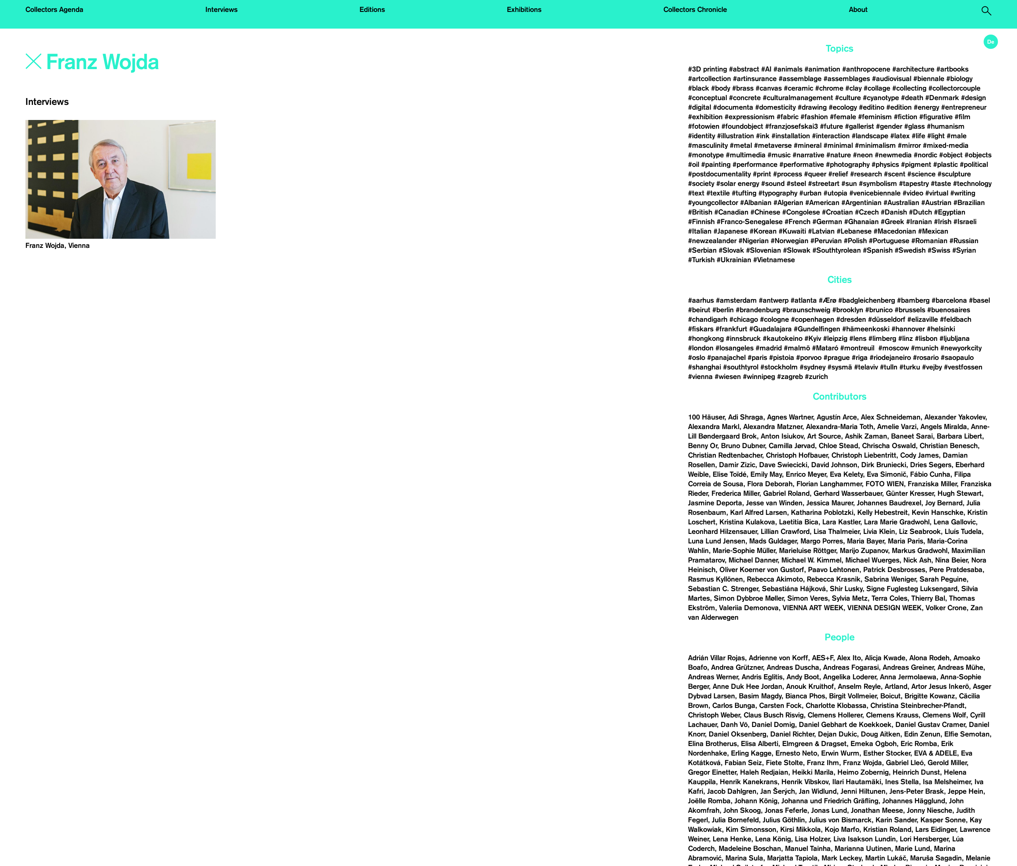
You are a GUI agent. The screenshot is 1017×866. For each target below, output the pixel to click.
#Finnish (701, 221)
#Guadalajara (770, 328)
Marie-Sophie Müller (744, 550)
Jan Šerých (777, 791)
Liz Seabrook (920, 531)
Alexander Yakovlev (954, 417)
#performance (755, 164)
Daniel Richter (792, 734)
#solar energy (737, 183)
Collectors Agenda (54, 9)
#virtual (936, 193)
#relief (838, 174)
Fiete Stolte (784, 762)
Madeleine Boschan (750, 848)
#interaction (831, 135)
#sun (849, 183)
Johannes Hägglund (913, 800)
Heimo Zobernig (863, 772)
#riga (860, 357)
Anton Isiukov (782, 436)
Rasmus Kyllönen (715, 579)
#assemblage (800, 78)
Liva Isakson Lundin (864, 839)
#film (963, 116)
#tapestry (914, 183)
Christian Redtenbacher (725, 455)
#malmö (797, 348)
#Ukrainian (734, 259)
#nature (838, 155)
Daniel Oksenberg (737, 734)
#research (866, 174)
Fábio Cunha (930, 474)
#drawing (812, 107)
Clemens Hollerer (835, 715)
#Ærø (827, 300)
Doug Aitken (880, 734)
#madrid (769, 348)
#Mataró (825, 348)
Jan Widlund (818, 791)
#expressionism (750, 116)
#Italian (700, 231)
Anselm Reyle (859, 686)
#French (797, 221)
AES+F (822, 657)
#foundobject (742, 126)
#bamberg (913, 300)
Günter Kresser (910, 493)
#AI (766, 69)
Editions (372, 9)
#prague (837, 357)
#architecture (913, 69)
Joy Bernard (944, 502)
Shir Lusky (846, 588)
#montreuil (858, 348)
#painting (716, 164)
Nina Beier (951, 560)
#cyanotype (881, 97)
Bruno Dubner (743, 445)
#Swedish (910, 250)
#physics (885, 164)
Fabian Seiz (743, 762)
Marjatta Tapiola (792, 858)
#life (918, 135)
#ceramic (798, 88)
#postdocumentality (719, 174)
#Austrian (936, 202)
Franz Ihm (823, 762)
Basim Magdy (760, 696)
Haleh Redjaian (764, 772)
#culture (848, 97)
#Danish (894, 212)
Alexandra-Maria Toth (839, 426)
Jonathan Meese (877, 810)
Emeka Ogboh (874, 743)
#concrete (745, 97)
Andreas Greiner (908, 667)
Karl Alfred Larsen (758, 512)
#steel (796, 183)
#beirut (699, 309)
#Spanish (878, 250)
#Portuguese (889, 240)
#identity (701, 135)
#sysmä (840, 367)
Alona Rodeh (929, 657)
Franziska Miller (932, 483)
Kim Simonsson (751, 829)
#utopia (835, 193)
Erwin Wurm (840, 753)
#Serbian (702, 250)
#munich (924, 348)
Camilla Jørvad (792, 445)
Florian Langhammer (829, 483)
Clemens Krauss (892, 715)
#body (720, 88)
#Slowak (796, 250)
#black (698, 88)
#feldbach (955, 319)
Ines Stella (902, 781)
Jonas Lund (829, 810)
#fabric (788, 116)
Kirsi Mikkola (800, 829)
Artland (896, 686)
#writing (962, 193)
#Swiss (939, 250)
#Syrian (964, 250)
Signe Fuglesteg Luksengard (911, 588)
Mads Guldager (773, 541)
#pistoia (781, 357)
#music (779, 155)
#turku (909, 367)
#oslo (696, 357)
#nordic (925, 155)
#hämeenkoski (865, 328)
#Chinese (765, 212)
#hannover (908, 328)
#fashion (814, 116)
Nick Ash (917, 560)
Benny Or (702, 445)
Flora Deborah (770, 483)
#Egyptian (949, 212)
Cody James (919, 455)
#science (921, 174)
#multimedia (746, 155)
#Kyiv (812, 338)
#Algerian (788, 202)
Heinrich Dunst (916, 772)
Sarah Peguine (943, 579)
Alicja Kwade (885, 657)
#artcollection (709, 78)
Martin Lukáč (885, 858)
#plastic (945, 164)
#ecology (843, 107)
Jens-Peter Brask (916, 791)
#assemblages (847, 78)
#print (762, 174)
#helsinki (941, 328)
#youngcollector (713, 202)
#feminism (875, 116)
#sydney (813, 367)
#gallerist (859, 126)
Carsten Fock (780, 705)
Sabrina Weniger (890, 579)
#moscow (893, 348)
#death (912, 97)
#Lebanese (854, 231)
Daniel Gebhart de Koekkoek (845, 724)
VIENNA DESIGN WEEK (884, 607)
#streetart (823, 183)
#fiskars (700, 328)
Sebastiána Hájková (794, 588)
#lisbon (926, 338)
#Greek (892, 221)
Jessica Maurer (829, 502)
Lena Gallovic (955, 522)
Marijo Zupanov (864, 550)
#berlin (723, 309)
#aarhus (701, 300)
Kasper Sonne (943, 819)
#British (700, 212)
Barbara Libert (959, 436)
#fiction (905, 116)
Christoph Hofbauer (797, 455)
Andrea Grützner (737, 667)
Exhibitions (524, 9)
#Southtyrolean (836, 250)
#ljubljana (955, 338)
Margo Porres (821, 541)
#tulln (888, 367)
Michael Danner (753, 560)
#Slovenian (763, 250)
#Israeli (964, 221)
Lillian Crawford (785, 531)
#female (843, 116)
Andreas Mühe (960, 667)
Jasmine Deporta (715, 502)
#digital (699, 107)
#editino (871, 107)
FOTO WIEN (885, 483)
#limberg (882, 338)
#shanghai (704, 367)
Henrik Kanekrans (748, 781)
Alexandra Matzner (772, 426)
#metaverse (773, 145)
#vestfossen (963, 367)
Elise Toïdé (729, 474)
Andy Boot (803, 676)
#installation (790, 135)
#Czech (867, 212)
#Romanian (929, 240)
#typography (777, 193)
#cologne (774, 319)
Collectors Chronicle (695, 9)
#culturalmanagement (798, 97)
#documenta (733, 107)
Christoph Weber (714, 715)
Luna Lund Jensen (716, 541)
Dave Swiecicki (783, 464)
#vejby (932, 367)
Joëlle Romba (709, 800)
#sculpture (954, 174)
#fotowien (703, 126)
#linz (905, 338)
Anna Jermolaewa (908, 676)
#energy (926, 107)
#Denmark (942, 97)
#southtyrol (740, 367)
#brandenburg (758, 309)
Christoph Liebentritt (863, 455)
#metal (741, 145)
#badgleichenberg (866, 300)
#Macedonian (895, 231)
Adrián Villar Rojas (716, 657)
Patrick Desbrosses (894, 569)
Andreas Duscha (793, 667)
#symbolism (878, 183)
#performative (801, 164)
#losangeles (734, 348)
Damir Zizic (737, 464)
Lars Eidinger (935, 829)
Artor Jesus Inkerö (940, 686)
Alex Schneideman (890, 417)
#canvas (769, 88)
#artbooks (952, 69)
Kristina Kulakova (747, 522)
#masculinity (708, 145)
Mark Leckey (841, 858)
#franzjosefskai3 (791, 126)
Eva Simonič (886, 474)
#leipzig (835, 338)
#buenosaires (948, 309)
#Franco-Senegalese (750, 221)
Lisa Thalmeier (836, 531)
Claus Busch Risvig (774, 715)
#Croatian (837, 212)
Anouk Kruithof (810, 686)
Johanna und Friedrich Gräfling (829, 800)
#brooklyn (847, 309)
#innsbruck (743, 338)
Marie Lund (912, 848)
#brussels (910, 309)
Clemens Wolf (944, 715)
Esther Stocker (886, 753)
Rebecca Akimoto (775, 579)
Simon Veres (807, 598)
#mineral (808, 145)
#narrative (808, 155)
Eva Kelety (846, 474)
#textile (718, 193)
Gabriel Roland (786, 493)
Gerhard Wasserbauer (848, 493)
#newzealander (712, 240)
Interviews (221, 9)
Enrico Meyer (806, 474)
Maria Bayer (865, 541)
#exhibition (705, 116)
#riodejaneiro (890, 357)
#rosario (926, 357)
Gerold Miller (947, 762)
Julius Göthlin (784, 819)
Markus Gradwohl (919, 550)
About (858, 9)
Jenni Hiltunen (863, 791)
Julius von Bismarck (840, 819)
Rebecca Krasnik (833, 579)
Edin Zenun (922, 734)
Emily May (766, 474)
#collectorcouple (954, 88)
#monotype (706, 155)
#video (913, 193)
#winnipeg (759, 376)
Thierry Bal (928, 598)
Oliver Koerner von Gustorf (761, 569)
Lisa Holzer (812, 839)
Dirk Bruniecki (883, 464)
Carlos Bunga (733, 705)
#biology (959, 78)
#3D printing (707, 69)
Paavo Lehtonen (833, 569)
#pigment (916, 164)
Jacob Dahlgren (731, 791)
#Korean (763, 231)
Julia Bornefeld (735, 819)
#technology (972, 183)
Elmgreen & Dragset (814, 743)
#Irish (942, 221)
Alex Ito (849, 657)
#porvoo (809, 357)
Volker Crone (946, 607)
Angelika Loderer (849, 676)
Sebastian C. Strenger (723, 588)
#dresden (851, 319)
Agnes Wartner (790, 417)
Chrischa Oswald (889, 445)
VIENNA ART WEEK (813, 607)
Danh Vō (734, 724)
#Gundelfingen (817, 328)
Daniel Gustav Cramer (930, 724)
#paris (757, 357)
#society (701, 183)
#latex (900, 135)
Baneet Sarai (912, 436)
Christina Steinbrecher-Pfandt (917, 705)
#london (700, 348)
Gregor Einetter (712, 772)
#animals (787, 69)
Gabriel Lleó (905, 762)
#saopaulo (957, 357)
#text (696, 193)
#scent (894, 174)
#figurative (936, 116)
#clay (853, 88)
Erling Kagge (751, 753)
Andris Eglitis (762, 676)
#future (831, 126)
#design (973, 97)
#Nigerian (754, 240)
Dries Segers (930, 464)
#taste (941, 183)
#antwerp (774, 300)
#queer (815, 174)
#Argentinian (861, 202)
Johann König (756, 800)
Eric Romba (919, 743)
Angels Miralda (943, 426)
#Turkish (701, 259)
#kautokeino (782, 338)
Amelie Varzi (896, 426)
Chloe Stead (838, 445)
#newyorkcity (961, 348)
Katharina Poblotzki (822, 512)
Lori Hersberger (924, 839)
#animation (822, 69)
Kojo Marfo (842, 829)
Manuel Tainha (808, 848)
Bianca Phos (805, 696)
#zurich (816, 376)
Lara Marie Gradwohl (897, 522)
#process (787, 174)
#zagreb (790, 376)
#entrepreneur (963, 107)
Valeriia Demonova (749, 607)
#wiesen (728, 376)
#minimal (838, 145)
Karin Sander (896, 819)
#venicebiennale (875, 193)
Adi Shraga (745, 417)
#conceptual (707, 97)
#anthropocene (866, 69)
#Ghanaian (861, 221)
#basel (979, 300)
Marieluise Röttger (807, 550)
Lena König (773, 839)
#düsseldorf (886, 319)
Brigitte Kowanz (930, 696)
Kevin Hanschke (937, 512)
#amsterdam (736, 300)
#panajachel (726, 357)
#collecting (909, 88)
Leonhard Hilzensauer (722, 531)
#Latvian (821, 231)
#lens (857, 338)
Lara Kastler (841, 522)
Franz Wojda (862, 762)
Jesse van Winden (774, 502)
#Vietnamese (774, 259)
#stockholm (779, 367)
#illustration (735, 135)
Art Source (824, 436)
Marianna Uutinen (863, 848)
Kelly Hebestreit (882, 512)
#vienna (700, 376)
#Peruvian (826, 240)
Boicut (890, 696)
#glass (914, 126)
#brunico (879, 309)
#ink (763, 135)
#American (822, 202)
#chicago (743, 319)
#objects (978, 155)
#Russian (963, 240)
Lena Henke (732, 839)
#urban (810, 193)
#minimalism (875, 145)
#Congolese (801, 212)
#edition (899, 107)
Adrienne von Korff (778, 657)
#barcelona (949, 300)
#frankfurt (731, 328)
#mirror (909, 145)
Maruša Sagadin (936, 858)
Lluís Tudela (963, 531)
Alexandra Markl (713, 426)
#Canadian (731, 212)
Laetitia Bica (798, 522)
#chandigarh (707, 319)
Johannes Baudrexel (889, 502)
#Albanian (755, 202)
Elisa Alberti (759, 743)
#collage (877, 88)
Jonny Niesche (929, 810)
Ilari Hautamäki (856, 781)
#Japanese (730, 231)
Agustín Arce (837, 417)
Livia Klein (879, 531)
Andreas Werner (713, 676)
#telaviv (866, 367)
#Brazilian (969, 202)
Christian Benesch (949, 445)
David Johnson (834, 464)
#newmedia (893, 155)
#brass (743, 88)
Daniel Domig (773, 724)
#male (957, 135)
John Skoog (742, 810)
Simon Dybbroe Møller (748, 598)
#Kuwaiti (792, 231)
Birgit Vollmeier (852, 696)
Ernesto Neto (796, 753)
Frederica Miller (735, 493)
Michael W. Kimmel (811, 560)
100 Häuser (706, 417)
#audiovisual (891, 78)
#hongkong (706, 338)
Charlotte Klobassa (836, 705)
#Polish (855, 240)
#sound (773, 183)
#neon (863, 155)
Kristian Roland (887, 829)
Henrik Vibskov (804, 781)
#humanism (946, 126)
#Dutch (920, 212)
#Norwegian (789, 240)
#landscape (870, 135)
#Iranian (919, 221)
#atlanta (804, 300)
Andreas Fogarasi (851, 667)
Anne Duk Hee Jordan (747, 686)
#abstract (744, 69)
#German (827, 221)
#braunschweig (806, 309)
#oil (693, 164)
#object (951, 155)
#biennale (928, 78)
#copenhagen (812, 319)
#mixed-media (946, 145)
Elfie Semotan (967, 734)
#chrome (829, 88)
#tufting (744, 193)
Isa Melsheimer (947, 781)
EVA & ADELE (935, 753)
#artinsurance (755, 78)
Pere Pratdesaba (955, 569)
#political (974, 164)
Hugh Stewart (960, 493)
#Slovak (731, 250)
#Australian (901, 202)
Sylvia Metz (850, 598)
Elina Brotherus (712, 743)
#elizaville (922, 319)
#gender (889, 126)
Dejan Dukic (837, 734)
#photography (848, 164)
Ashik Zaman (866, 436)
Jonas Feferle (786, 810)
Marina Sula (744, 858)
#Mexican (933, 231)
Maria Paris (905, 541)
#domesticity (775, 107)
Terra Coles (889, 598)
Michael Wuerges (872, 560)
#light (936, 135)
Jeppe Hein (965, 791)
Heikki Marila (812, 772)
